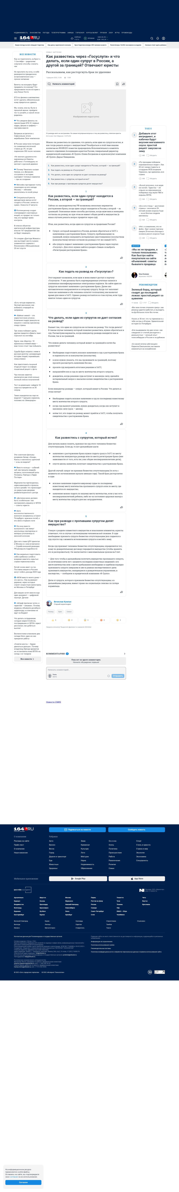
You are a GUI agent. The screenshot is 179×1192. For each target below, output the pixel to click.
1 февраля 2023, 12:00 (54, 78)
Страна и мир (142, 849)
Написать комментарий (63, 84)
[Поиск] (152, 38)
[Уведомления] (158, 38)
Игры (117, 33)
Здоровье (53, 868)
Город (51, 853)
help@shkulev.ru (30, 956)
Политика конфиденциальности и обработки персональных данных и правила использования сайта (126, 952)
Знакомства (35, 33)
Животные (53, 864)
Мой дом (85, 856)
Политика (113, 849)
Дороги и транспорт (57, 856)
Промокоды (127, 33)
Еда (50, 860)
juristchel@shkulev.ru (70, 955)
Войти (55, 677)
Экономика (141, 856)
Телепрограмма (58, 33)
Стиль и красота (143, 845)
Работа (112, 856)
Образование (86, 868)
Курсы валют (92, 33)
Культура (85, 849)
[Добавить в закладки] (117, 84)
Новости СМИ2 (53, 702)
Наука (83, 860)
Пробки (103, 33)
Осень (111, 845)
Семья (69, 612)
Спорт (138, 841)
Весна (51, 849)
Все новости (28, 54)
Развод (50, 612)
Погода (46, 33)
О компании (19, 849)
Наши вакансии (21, 853)
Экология (140, 853)
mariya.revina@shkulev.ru (22, 967)
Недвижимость (21, 33)
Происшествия (115, 853)
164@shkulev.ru (40, 953)
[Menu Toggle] (15, 38)
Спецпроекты (142, 860)
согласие (14, 1177)
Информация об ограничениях (101, 941)
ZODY (111, 33)
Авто (51, 841)
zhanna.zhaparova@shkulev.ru (24, 963)
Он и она (112, 841)
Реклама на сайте (21, 841)
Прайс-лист (19, 845)
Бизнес (52, 845)
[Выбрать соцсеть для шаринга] (123, 84)
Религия (112, 864)
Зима (83, 841)
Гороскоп (80, 33)
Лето (83, 853)
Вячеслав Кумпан (62, 601)
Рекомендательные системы (101, 948)
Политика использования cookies (102, 945)
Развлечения (114, 860)
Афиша (71, 33)
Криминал (85, 845)
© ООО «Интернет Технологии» (53, 972)
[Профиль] (163, 38)
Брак (60, 612)
